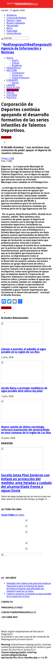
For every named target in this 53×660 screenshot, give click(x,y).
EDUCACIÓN (13, 87)
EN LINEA (12, 515)
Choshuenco (18, 73)
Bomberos (12, 15)
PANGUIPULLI (14, 68)
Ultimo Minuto (14, 33)
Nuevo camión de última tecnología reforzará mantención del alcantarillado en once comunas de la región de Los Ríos (26, 429)
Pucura (15, 83)
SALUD (10, 92)
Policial (15, 63)
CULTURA (12, 95)
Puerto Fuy (17, 75)
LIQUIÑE (11, 85)
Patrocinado (12, 25)
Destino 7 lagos (14, 20)
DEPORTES (13, 90)
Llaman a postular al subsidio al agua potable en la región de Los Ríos (23, 350)
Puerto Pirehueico (20, 78)
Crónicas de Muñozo (16, 17)
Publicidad (12, 31)
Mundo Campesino (16, 23)
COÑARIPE (12, 80)
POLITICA (11, 97)
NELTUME (12, 70)
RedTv (10, 28)
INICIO (10, 58)
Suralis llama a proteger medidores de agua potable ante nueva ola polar (24, 389)
